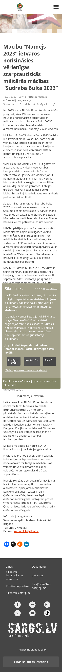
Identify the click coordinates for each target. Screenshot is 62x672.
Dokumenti (39, 566)
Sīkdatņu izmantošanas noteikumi (14, 575)
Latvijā (22, 96)
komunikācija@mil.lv (26, 531)
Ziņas (9, 566)
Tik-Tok (47, 613)
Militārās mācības (37, 96)
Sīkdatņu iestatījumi (18, 593)
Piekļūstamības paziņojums (41, 586)
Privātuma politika (17, 586)
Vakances (37, 575)
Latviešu (53, 288)
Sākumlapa (19, 7)
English (46, 288)
